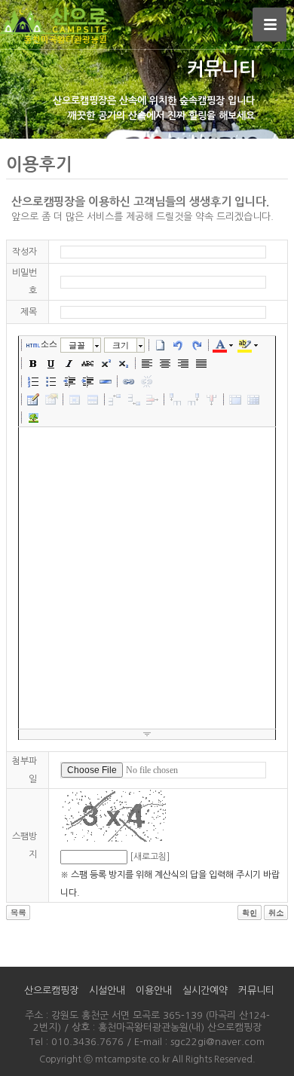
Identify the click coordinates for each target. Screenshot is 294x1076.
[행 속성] (92, 399)
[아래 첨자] (123, 363)
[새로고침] (150, 856)
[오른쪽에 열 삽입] (193, 399)
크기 (120, 345)
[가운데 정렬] (165, 363)
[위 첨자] (105, 363)
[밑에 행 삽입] (134, 399)
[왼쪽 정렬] (147, 363)
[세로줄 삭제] (211, 399)
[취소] (178, 345)
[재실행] (196, 345)
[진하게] (33, 363)
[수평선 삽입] (105, 381)
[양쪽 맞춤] (201, 363)
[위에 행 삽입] (116, 399)
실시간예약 (205, 990)
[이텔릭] (69, 363)
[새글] (160, 345)
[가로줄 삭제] (152, 399)
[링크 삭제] (147, 381)
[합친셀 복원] (253, 399)
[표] (33, 399)
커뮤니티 (256, 990)
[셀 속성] (74, 399)
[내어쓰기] (69, 381)
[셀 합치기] (235, 399)
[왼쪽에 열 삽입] (175, 399)
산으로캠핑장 (51, 990)
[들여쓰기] (87, 381)
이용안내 (154, 990)
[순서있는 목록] (33, 381)
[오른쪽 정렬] (183, 363)
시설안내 (107, 990)
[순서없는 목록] (51, 381)
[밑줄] (51, 363)
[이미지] (33, 417)
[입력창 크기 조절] (147, 734)
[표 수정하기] (51, 399)
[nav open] (269, 24)
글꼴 (77, 345)
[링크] (128, 381)
